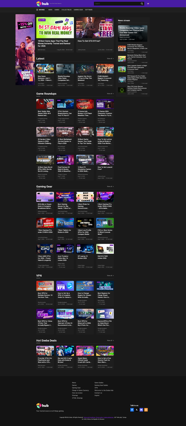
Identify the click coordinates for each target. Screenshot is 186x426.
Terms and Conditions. (90, 417)
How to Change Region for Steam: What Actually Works (84, 296)
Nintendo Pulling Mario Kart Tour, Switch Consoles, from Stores (136, 57)
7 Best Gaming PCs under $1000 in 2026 (45, 231)
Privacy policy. (99, 417)
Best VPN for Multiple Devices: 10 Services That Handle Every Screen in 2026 (45, 297)
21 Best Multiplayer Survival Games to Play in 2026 (65, 141)
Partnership (62, 348)
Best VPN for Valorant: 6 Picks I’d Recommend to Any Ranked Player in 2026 (65, 325)
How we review (77, 393)
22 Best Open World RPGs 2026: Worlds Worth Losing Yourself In (45, 170)
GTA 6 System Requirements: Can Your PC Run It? (65, 113)
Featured (61, 66)
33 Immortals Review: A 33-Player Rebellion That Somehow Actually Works (85, 115)
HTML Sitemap (77, 398)
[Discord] (141, 410)
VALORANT (61, 311)
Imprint (97, 395)
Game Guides (99, 383)
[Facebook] (132, 410)
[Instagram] (146, 410)
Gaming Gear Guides (101, 385)
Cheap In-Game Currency (80, 390)
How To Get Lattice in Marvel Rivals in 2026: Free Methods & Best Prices (105, 142)
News (50, 10)
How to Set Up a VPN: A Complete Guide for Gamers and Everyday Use (64, 296)
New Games (41, 66)
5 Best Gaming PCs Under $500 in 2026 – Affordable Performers (105, 207)
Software (88, 10)
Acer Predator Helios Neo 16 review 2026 (63, 258)
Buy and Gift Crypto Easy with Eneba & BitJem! (65, 360)
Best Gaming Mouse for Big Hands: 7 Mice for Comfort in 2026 (64, 207)
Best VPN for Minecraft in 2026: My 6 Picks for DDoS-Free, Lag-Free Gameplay (84, 325)
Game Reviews (82, 101)
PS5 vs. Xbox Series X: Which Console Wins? (105, 232)
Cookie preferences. (109, 417)
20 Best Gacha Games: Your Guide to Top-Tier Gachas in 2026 (85, 142)
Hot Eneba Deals (46, 340)
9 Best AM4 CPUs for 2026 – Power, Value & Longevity (44, 258)
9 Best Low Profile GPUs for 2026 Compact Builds (84, 232)
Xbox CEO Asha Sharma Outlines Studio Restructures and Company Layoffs (137, 88)
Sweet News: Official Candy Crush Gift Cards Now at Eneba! (84, 361)
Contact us (98, 393)
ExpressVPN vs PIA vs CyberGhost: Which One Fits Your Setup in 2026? (105, 324)
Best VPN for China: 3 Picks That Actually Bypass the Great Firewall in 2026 (45, 325)
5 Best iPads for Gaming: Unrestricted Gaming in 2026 (84, 207)
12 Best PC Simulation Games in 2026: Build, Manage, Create (84, 170)
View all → (110, 58)
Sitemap (75, 395)
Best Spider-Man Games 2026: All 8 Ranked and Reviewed (44, 114)
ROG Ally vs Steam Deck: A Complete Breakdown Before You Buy (44, 207)
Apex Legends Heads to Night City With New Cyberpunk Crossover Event (137, 67)
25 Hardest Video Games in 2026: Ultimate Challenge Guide (45, 142)
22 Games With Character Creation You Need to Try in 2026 (105, 114)
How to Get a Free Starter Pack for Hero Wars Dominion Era (104, 361)
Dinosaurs (101, 220)
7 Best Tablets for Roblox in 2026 (64, 231)
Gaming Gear (78, 10)
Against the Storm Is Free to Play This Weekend (85, 78)
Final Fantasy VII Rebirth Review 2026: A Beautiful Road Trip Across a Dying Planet (65, 171)
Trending (101, 129)
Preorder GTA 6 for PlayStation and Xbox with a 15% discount (45, 361)
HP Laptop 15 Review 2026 (83, 257)
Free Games (101, 157)
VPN (39, 275)
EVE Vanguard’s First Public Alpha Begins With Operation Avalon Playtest (136, 77)
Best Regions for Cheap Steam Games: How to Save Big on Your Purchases (104, 297)
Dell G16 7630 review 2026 (103, 257)
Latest (40, 58)
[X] (136, 410)
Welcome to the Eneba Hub (104, 390)
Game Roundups (46, 93)
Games (57, 10)
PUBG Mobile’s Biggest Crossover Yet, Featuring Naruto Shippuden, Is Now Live (105, 80)
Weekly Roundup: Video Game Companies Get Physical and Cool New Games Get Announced (64, 81)
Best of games (102, 101)
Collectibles (66, 10)
